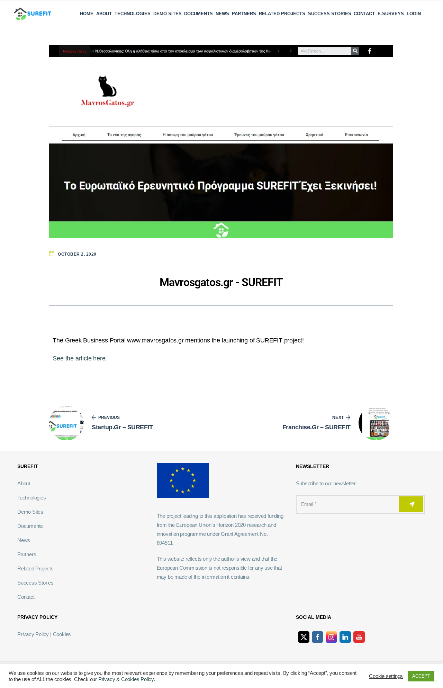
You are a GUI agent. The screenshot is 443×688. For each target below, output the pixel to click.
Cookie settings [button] (386, 676)
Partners (244, 13)
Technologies (133, 13)
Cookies (62, 634)
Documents (198, 13)
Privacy (106, 679)
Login (414, 13)
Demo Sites (167, 13)
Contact (364, 13)
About (104, 13)
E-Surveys (391, 13)
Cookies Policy (137, 679)
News (222, 13)
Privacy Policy (33, 634)
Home (86, 13)
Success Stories (329, 13)
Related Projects (282, 13)
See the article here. (80, 358)
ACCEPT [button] (421, 676)
